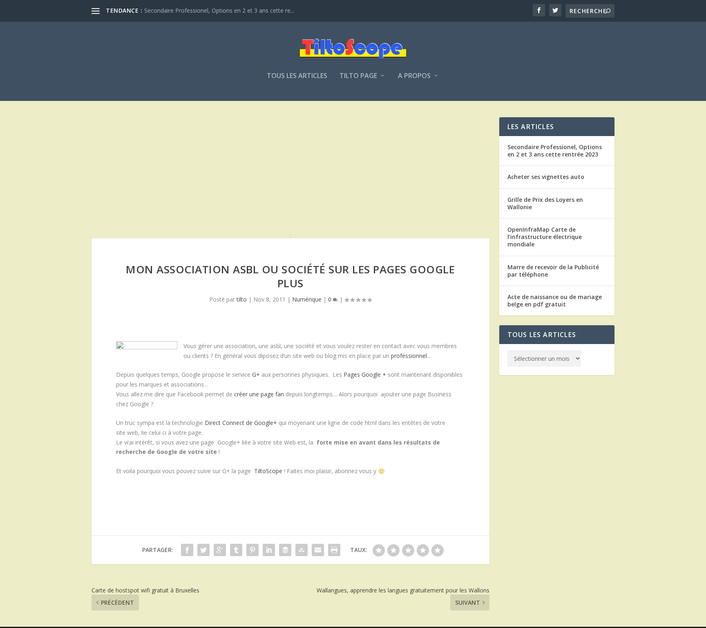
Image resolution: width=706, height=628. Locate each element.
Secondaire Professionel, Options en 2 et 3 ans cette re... (219, 10)
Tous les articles (297, 76)
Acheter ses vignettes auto (545, 177)
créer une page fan (259, 394)
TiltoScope (268, 471)
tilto (242, 299)
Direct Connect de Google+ (241, 423)
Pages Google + (365, 374)
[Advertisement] (290, 174)
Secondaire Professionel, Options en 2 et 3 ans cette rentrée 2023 (554, 150)
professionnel (409, 356)
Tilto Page (358, 76)
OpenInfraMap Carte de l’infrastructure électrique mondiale (544, 237)
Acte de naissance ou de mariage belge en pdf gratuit (554, 300)
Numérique (307, 299)
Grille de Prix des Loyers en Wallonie (545, 203)
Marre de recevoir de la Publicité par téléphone (553, 270)
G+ (256, 374)
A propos (414, 76)
